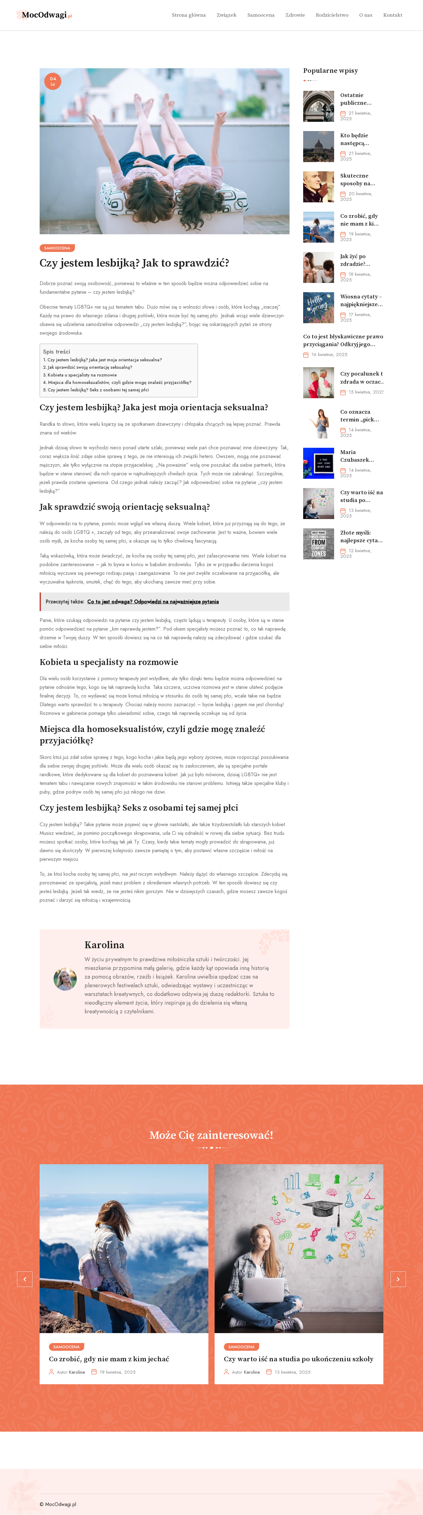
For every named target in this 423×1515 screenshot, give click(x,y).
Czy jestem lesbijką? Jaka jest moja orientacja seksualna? (104, 360)
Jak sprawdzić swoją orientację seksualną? (90, 367)
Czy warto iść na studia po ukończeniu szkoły (299, 1359)
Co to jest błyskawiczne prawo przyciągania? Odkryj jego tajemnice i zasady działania (343, 344)
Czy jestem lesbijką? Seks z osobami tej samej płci (98, 390)
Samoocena (261, 15)
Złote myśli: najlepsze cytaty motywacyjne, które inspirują (361, 544)
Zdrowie (295, 15)
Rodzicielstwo (332, 15)
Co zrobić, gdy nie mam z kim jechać (109, 1359)
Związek (227, 15)
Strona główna (189, 15)
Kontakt (392, 15)
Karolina (104, 945)
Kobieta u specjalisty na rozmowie (82, 375)
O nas (366, 15)
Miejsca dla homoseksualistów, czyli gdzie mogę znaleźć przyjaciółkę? (119, 382)
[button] (25, 1279)
